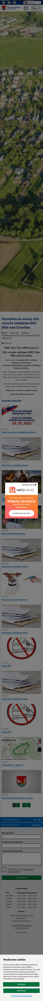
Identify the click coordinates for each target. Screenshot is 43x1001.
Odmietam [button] (21, 990)
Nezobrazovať (28, 484)
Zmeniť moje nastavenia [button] (21, 996)
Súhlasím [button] (21, 984)
